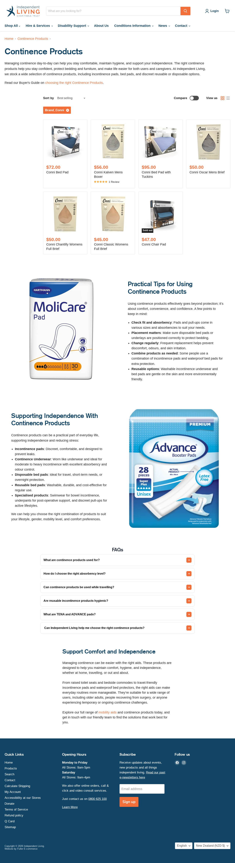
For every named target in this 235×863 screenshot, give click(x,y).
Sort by (48, 98)
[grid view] (222, 98)
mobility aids (107, 712)
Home (9, 39)
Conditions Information (132, 26)
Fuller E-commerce (27, 848)
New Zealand (210, 845)
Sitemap (10, 827)
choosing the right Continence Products (74, 83)
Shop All (12, 26)
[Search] (185, 11)
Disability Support (72, 26)
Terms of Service (16, 809)
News (163, 26)
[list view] (227, 98)
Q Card (10, 821)
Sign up (128, 801)
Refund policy (14, 815)
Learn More (70, 807)
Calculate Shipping (17, 786)
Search (9, 774)
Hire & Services (38, 26)
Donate (9, 803)
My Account (13, 792)
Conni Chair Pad (154, 244)
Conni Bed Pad (57, 172)
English (182, 845)
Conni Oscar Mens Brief (207, 172)
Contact (181, 26)
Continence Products (32, 39)
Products (11, 768)
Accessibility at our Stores (23, 798)
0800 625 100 (97, 799)
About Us (101, 26)
